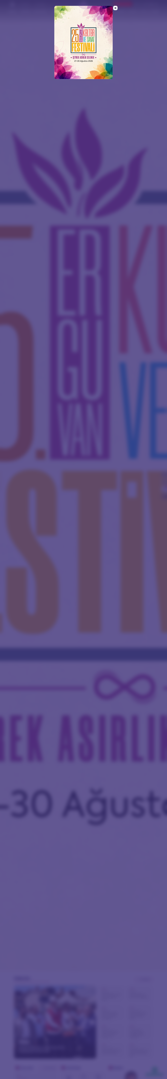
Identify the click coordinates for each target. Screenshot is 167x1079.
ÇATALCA (144, 11)
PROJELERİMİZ (40, 11)
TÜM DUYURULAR (48, 1068)
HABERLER (133, 11)
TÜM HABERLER (144, 979)
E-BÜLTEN (105, 11)
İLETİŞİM (155, 11)
